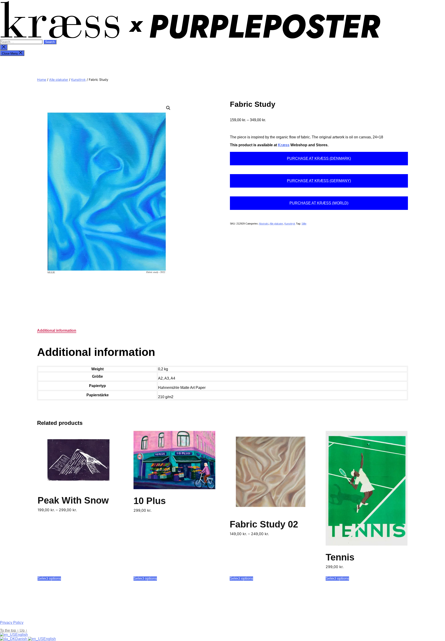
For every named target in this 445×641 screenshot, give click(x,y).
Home (41, 79)
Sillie (304, 223)
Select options (49, 578)
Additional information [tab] (56, 330)
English (21, 635)
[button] (168, 108)
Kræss (283, 145)
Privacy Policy (11, 623)
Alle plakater (58, 79)
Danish (21, 639)
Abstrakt (263, 223)
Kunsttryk (78, 79)
